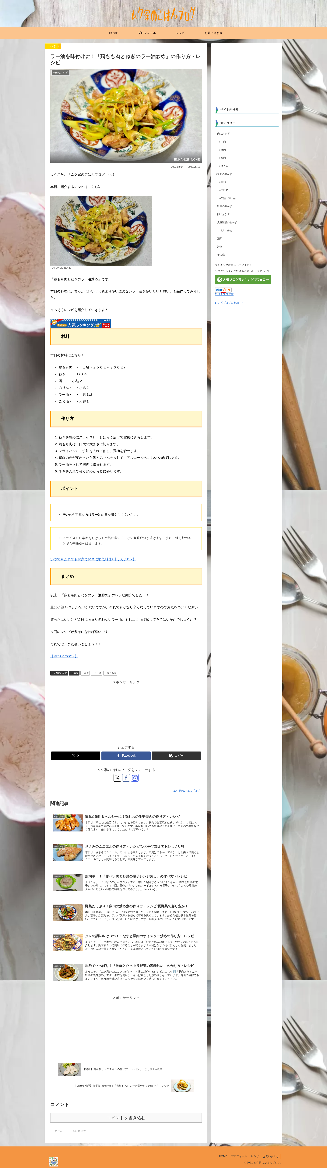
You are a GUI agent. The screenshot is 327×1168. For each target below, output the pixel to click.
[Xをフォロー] (117, 778)
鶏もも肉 (111, 673)
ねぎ (86, 673)
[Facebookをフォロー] (126, 778)
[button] (176, 756)
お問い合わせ (271, 1156)
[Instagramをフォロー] (135, 778)
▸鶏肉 (75, 673)
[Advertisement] (126, 711)
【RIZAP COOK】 (64, 656)
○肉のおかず (60, 673)
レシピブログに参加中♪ (229, 302)
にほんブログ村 (224, 294)
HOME (223, 1156)
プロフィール (239, 1156)
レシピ (255, 1156)
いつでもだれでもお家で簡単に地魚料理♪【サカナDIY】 (93, 559)
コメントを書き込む (126, 1117)
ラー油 (97, 673)
